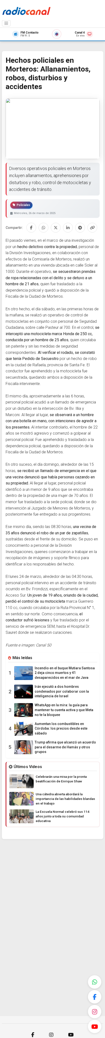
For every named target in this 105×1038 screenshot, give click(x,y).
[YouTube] (94, 1026)
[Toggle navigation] (6, 23)
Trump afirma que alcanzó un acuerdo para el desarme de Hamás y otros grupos (65, 747)
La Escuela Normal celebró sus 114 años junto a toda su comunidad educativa (62, 816)
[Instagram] (94, 1011)
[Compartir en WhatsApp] (43, 228)
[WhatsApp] (94, 982)
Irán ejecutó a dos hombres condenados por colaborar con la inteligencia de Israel (62, 691)
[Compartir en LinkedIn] (68, 228)
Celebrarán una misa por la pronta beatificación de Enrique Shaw (61, 779)
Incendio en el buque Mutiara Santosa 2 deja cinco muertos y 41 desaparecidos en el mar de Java (65, 673)
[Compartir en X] (56, 228)
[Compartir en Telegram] (80, 228)
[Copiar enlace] (92, 228)
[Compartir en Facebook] (31, 228)
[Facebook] (94, 996)
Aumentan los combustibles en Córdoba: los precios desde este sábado (61, 728)
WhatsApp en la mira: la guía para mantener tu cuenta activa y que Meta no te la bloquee (64, 709)
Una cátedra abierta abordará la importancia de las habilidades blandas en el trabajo (65, 798)
